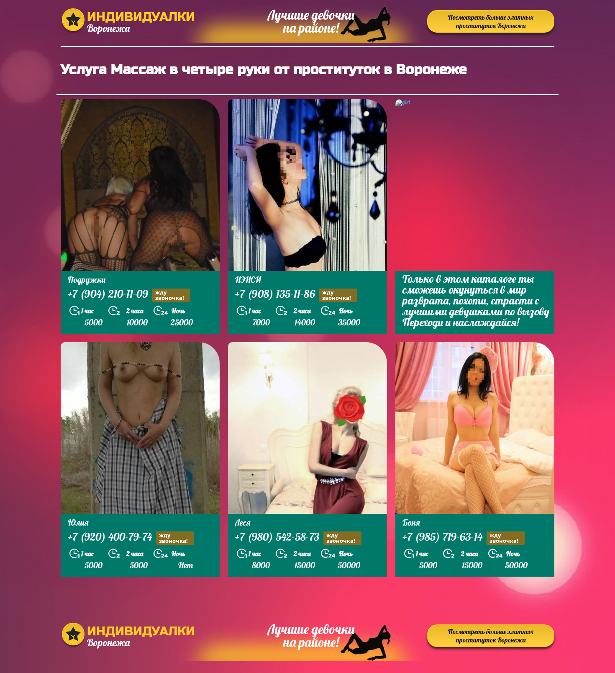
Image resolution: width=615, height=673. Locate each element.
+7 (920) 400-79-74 (128, 537)
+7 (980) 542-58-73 (295, 537)
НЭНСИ (248, 279)
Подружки (86, 279)
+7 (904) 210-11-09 (126, 295)
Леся (243, 522)
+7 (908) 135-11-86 (293, 295)
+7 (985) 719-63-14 (460, 537)
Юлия (78, 522)
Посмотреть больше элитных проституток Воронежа (490, 21)
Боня (411, 522)
